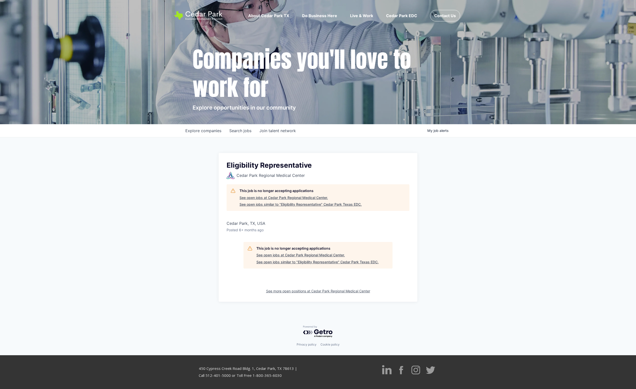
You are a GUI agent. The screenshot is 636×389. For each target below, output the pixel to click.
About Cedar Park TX (268, 15)
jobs (240, 130)
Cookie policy (330, 344)
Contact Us (445, 15)
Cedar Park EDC (401, 15)
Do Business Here (319, 15)
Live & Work (361, 15)
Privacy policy (307, 344)
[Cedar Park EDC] (198, 15)
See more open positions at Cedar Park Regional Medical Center (318, 291)
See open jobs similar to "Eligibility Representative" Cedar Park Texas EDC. (300, 204)
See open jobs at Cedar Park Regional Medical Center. (283, 197)
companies (203, 130)
